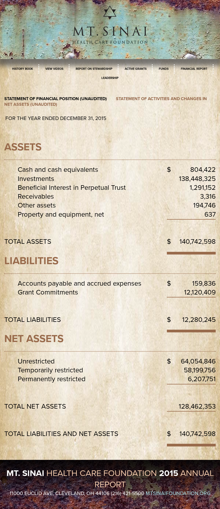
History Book (22, 69)
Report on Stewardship (94, 69)
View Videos (54, 69)
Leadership (110, 78)
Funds (163, 69)
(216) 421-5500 (127, 493)
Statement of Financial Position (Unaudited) (55, 98)
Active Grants (135, 69)
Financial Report (194, 69)
